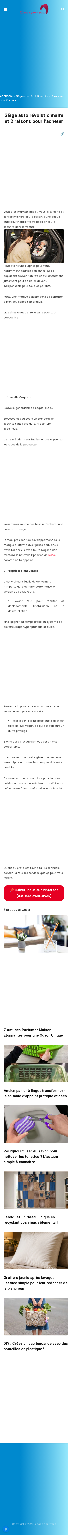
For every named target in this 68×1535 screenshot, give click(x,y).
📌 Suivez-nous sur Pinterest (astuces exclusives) (34, 893)
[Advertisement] (34, 53)
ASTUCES (6, 96)
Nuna (51, 555)
